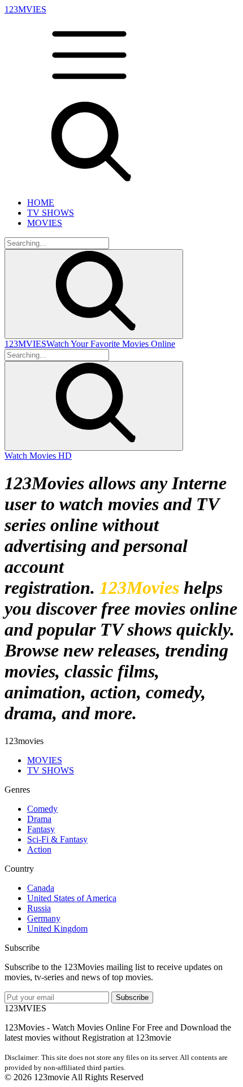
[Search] (94, 294)
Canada (40, 888)
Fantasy (41, 829)
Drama (39, 819)
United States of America (71, 898)
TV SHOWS (50, 213)
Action (39, 849)
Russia (39, 908)
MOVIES (44, 223)
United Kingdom (57, 928)
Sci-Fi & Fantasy (57, 839)
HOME (40, 202)
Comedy (42, 809)
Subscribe (132, 997)
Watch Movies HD (38, 455)
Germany (43, 918)
